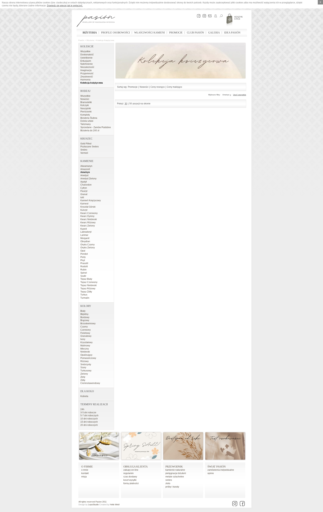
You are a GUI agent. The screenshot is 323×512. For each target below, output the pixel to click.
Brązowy (84, 320)
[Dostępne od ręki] (183, 459)
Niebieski (85, 351)
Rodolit (84, 266)
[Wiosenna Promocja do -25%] (141, 459)
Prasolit (84, 263)
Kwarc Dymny (87, 216)
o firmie (87, 466)
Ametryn (85, 172)
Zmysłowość (86, 76)
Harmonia (85, 79)
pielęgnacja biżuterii (175, 473)
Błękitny (84, 314)
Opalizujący (86, 355)
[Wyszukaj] (220, 16)
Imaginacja (86, 70)
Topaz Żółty (86, 291)
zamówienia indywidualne (220, 470)
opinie (210, 473)
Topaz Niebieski (88, 285)
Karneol (84, 203)
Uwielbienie (86, 57)
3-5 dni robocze (88, 412)
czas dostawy (130, 476)
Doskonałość (87, 54)
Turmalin (84, 298)
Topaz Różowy (87, 288)
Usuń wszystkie (239, 95)
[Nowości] (99, 459)
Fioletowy (85, 333)
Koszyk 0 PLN (238, 18)
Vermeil (84, 153)
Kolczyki (84, 105)
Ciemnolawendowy (90, 383)
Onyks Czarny (87, 244)
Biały (82, 311)
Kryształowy (86, 342)
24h (82, 409)
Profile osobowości (115, 32)
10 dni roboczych (89, 418)
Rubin (83, 269)
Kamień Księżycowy (90, 200)
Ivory (82, 339)
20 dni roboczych (89, 425)
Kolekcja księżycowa (105, 40)
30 (126, 103)
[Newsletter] (209, 16)
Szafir (83, 276)
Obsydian (85, 241)
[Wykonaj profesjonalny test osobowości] (225, 459)
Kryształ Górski (88, 207)
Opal (82, 250)
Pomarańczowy (88, 358)
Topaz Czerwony (88, 282)
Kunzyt (83, 210)
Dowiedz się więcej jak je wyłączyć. (65, 5)
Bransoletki (86, 102)
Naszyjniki (85, 108)
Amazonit (85, 169)
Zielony (84, 373)
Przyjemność (86, 73)
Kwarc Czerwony (89, 213)
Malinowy (85, 345)
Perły (83, 257)
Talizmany (85, 124)
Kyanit (83, 229)
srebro (168, 480)
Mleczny (84, 348)
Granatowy (85, 336)
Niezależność (87, 67)
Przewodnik (174, 466)
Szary (83, 367)
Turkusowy (85, 370)
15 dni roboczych (89, 422)
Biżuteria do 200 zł (89, 130)
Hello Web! (115, 504)
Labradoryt (85, 232)
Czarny (84, 326)
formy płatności (131, 483)
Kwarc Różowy (88, 222)
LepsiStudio (93, 504)
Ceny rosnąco (157, 87)
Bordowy (84, 317)
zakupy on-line (130, 470)
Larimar (84, 235)
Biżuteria (90, 32)
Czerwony (85, 330)
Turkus (83, 294)
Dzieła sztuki (86, 121)
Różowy (84, 361)
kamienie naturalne (175, 470)
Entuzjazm (85, 61)
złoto (167, 483)
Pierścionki (86, 111)
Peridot (84, 254)
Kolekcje (87, 46)
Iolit (82, 197)
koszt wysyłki (129, 480)
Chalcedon (86, 184)
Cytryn (83, 188)
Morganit (84, 238)
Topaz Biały (86, 279)
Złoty (82, 377)
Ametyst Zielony (88, 178)
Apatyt (83, 181)
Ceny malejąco (174, 87)
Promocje (176, 32)
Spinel (83, 273)
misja (84, 476)
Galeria (214, 32)
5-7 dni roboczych (89, 415)
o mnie (84, 470)
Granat (83, 194)
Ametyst (84, 175)
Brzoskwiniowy (88, 323)
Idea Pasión (232, 32)
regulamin (128, 473)
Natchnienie (86, 64)
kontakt (85, 473)
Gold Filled (85, 143)
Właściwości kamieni (149, 32)
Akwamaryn (86, 166)
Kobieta (84, 396)
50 (130, 103)
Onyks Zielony (87, 247)
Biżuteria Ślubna (88, 118)
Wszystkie (85, 51)
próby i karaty (172, 486)
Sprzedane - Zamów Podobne (95, 127)
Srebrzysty (85, 364)
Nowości (84, 99)
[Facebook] (198, 16)
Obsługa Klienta (135, 466)
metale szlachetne (174, 476)
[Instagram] (203, 16)
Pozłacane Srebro (89, 146)
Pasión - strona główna (96, 21)
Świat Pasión (216, 466)
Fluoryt (83, 191)
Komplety (85, 115)
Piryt (82, 260)
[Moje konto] (214, 16)
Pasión (81, 40)
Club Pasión (195, 32)
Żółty (82, 380)
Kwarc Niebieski (88, 219)
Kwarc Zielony (87, 225)
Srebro (83, 149)
